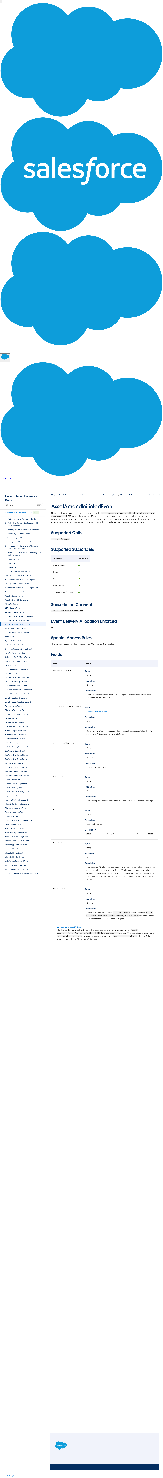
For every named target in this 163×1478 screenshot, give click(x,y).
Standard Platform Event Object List (133, 495)
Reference (84, 495)
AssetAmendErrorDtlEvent (97, 711)
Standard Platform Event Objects (104, 495)
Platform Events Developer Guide (64, 495)
